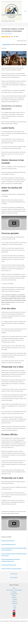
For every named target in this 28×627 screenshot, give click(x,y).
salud (15, 608)
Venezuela (14, 591)
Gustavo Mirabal (6, 44)
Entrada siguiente (14, 577)
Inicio (14, 588)
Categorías (14, 597)
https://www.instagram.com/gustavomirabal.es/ (11, 568)
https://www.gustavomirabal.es (7, 540)
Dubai (2, 33)
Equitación (14, 601)
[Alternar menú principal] (25, 11)
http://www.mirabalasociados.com (8, 544)
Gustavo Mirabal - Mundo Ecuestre (8, 21)
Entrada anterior (14, 573)
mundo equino (15, 603)
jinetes (14, 607)
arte (15, 605)
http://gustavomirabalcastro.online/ (8, 564)
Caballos (14, 595)
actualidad (15, 599)
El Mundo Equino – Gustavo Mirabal (14, 590)
